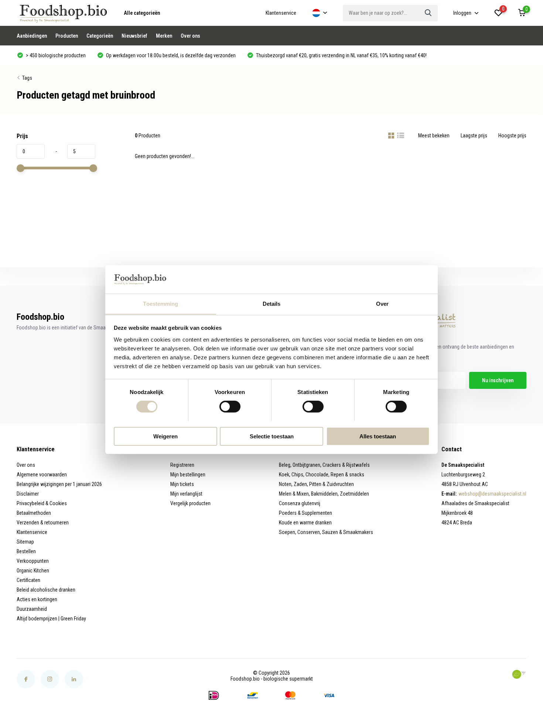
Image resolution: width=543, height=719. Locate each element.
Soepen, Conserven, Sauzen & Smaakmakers (326, 532)
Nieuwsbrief (134, 36)
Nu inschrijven (497, 380)
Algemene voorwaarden (42, 474)
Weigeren (165, 436)
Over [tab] (382, 303)
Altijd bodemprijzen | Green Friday (51, 619)
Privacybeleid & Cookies (42, 503)
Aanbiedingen (32, 36)
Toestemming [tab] (160, 303)
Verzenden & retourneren (43, 522)
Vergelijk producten (190, 503)
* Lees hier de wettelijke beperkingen (397, 395)
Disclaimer (28, 494)
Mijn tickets (182, 484)
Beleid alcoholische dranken (46, 590)
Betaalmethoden (34, 513)
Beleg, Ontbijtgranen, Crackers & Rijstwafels (324, 465)
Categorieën (99, 36)
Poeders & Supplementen (305, 513)
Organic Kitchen (33, 571)
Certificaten (28, 580)
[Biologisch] (519, 674)
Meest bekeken (434, 135)
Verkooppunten (33, 561)
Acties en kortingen (37, 599)
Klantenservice (281, 13)
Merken (164, 36)
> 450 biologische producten (55, 55)
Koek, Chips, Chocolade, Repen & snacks (321, 474)
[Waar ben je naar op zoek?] (428, 13)
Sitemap (25, 542)
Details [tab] (272, 303)
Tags (27, 78)
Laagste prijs (474, 135)
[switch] (229, 406)
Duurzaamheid (32, 609)
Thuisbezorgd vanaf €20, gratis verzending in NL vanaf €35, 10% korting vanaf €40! (341, 55)
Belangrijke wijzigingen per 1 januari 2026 (59, 484)
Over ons (190, 36)
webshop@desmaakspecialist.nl (492, 494)
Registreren (182, 465)
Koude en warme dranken (305, 522)
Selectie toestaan (272, 436)
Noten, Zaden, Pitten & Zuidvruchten (316, 484)
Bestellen (26, 551)
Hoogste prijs (512, 135)
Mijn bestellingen (187, 474)
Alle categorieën (142, 13)
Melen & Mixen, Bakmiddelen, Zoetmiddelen (324, 494)
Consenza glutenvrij (299, 503)
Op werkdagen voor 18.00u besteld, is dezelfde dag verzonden (170, 55)
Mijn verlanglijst (186, 494)
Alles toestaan (377, 436)
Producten (66, 36)
